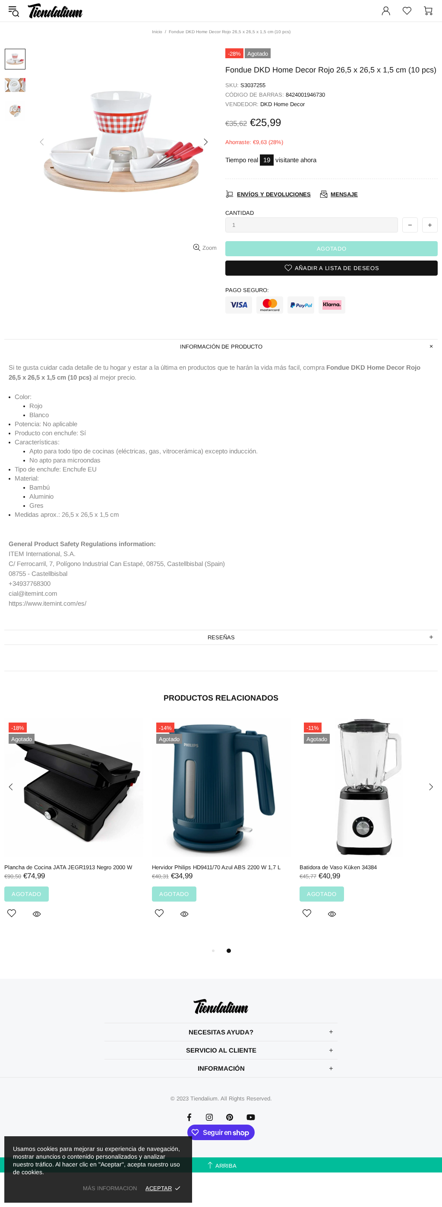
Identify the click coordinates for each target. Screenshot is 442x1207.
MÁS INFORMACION (110, 1188)
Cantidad (239, 213)
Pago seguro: (247, 290)
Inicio (157, 31)
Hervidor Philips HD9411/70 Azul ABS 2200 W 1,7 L (216, 867)
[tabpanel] (74, 828)
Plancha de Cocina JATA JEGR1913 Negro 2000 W (68, 867)
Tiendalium (55, 11)
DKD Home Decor (282, 104)
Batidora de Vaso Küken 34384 (338, 867)
